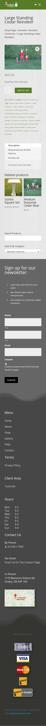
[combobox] (23, 250)
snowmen (8, 134)
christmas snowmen (19, 120)
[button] (37, 49)
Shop (7, 432)
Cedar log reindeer (21, 110)
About (8, 426)
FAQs (7, 444)
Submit (11, 380)
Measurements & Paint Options (19, 152)
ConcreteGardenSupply (19, 124)
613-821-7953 (15, 546)
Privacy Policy (12, 465)
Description (13, 145)
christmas (25, 113)
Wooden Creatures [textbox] (22, 251)
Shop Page (10, 30)
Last (6, 340)
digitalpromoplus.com (20, 713)
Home (8, 420)
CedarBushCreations (12, 113)
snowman (34, 131)
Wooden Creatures (30, 100)
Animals (22, 30)
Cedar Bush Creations (22, 103)
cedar (11, 103)
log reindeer (17, 131)
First (6, 328)
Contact (9, 450)
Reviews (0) (13, 157)
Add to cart (23, 90)
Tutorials (10, 486)
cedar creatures (19, 107)
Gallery (9, 438)
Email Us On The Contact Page (22, 562)
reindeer (26, 131)
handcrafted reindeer (18, 127)
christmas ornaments (18, 117)
